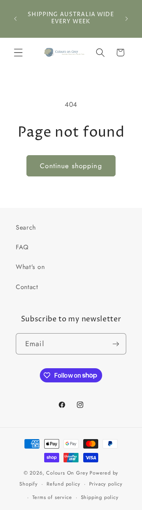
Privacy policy (106, 484)
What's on (30, 266)
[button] (18, 53)
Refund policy (63, 484)
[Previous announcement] (15, 18)
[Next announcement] (126, 18)
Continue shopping (71, 166)
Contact (27, 286)
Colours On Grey (67, 473)
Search (26, 227)
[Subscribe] (116, 343)
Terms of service (52, 497)
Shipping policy (100, 497)
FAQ (22, 247)
